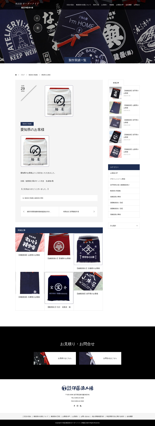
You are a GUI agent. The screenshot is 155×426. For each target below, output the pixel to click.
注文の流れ (70, 5)
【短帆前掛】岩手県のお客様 (87, 294)
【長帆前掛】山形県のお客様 (29, 255)
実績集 (111, 5)
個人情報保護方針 (98, 416)
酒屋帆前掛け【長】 (117, 208)
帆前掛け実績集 (27, 124)
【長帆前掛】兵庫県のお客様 (29, 297)
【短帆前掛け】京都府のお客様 (88, 268)
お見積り (104, 5)
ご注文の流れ (26, 416)
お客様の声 (119, 5)
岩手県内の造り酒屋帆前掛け (119, 185)
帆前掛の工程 (55, 416)
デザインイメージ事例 (117, 179)
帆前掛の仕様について (83, 5)
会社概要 (129, 5)
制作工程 (96, 5)
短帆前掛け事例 (38, 198)
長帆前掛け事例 (115, 214)
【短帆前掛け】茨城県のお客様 (59, 258)
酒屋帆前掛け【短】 (117, 202)
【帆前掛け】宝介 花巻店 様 (59, 307)
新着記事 (116, 83)
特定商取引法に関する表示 (115, 416)
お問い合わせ (85, 416)
